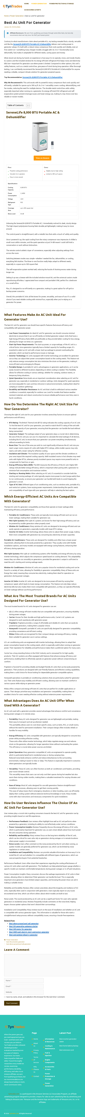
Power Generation (39, 3)
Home (26, 3)
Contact (36, 1076)
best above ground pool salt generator (18, 944)
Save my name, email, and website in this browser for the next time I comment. (35, 997)
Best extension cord (66, 1050)
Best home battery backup (68, 1046)
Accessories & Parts (32, 10)
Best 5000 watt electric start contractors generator (29, 932)
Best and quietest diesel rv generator (23, 935)
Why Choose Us (36, 1069)
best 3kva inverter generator (15, 942)
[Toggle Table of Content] (27, 105)
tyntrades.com (13, 1094)
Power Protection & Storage (61, 3)
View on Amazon (42, 158)
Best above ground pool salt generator (24, 923)
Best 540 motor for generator (20, 929)
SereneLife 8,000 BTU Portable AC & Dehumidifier (32, 44)
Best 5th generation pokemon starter (23, 926)
